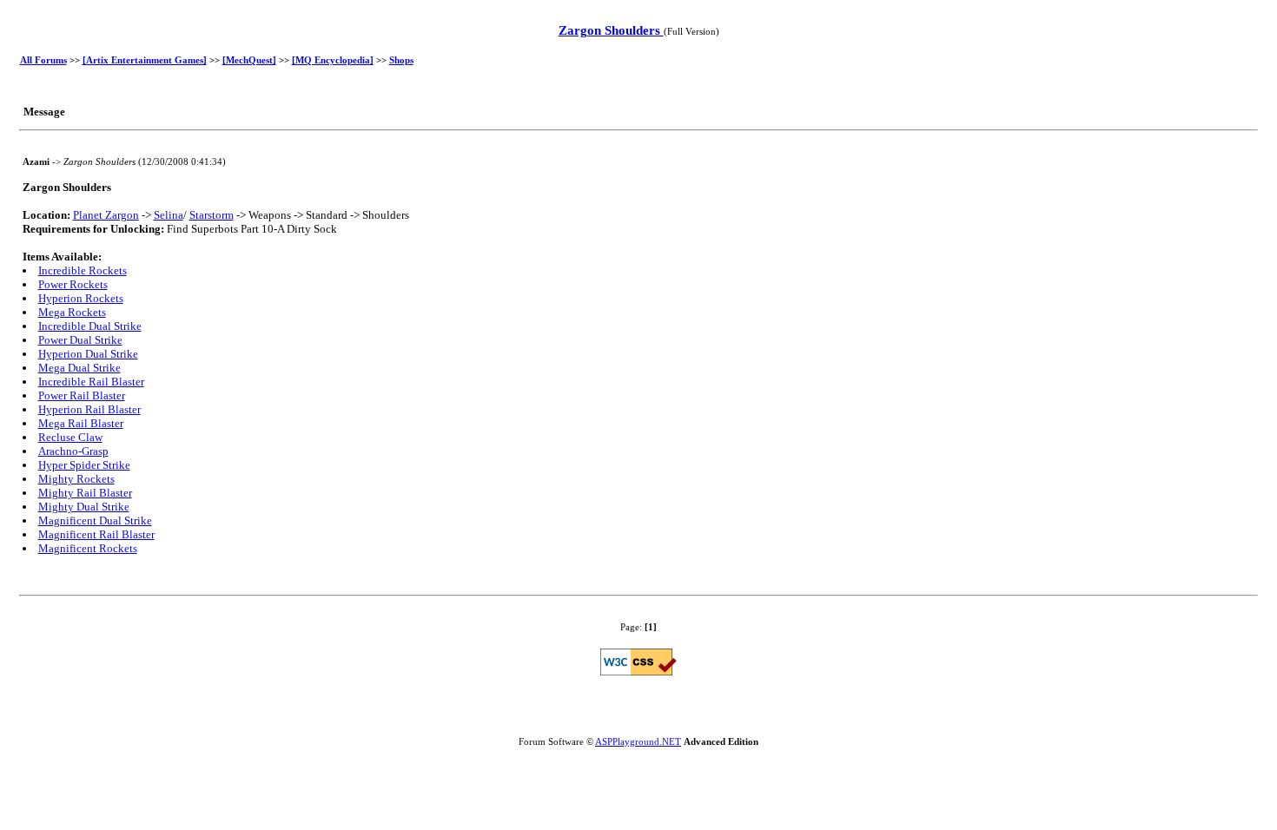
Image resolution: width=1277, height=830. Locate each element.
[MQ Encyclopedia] (333, 60)
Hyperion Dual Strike (88, 353)
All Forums (43, 60)
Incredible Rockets (82, 270)
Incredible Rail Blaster (91, 381)
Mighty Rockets (76, 478)
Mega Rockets (72, 312)
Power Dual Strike (80, 339)
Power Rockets (73, 284)
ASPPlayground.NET (638, 741)
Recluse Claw (70, 437)
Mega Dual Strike (79, 367)
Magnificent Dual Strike (95, 520)
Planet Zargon (106, 214)
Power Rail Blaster (81, 395)
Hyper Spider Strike (84, 464)
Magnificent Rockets (87, 548)
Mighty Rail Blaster (85, 492)
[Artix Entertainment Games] (145, 60)
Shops (401, 60)
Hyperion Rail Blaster (89, 409)
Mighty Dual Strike (83, 506)
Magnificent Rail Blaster (96, 534)
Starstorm (211, 214)
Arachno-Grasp (73, 451)
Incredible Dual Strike (90, 326)
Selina (168, 214)
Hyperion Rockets (80, 298)
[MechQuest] (249, 60)
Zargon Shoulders (611, 30)
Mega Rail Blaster (80, 423)
